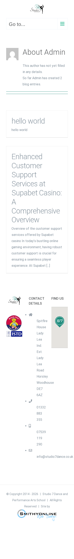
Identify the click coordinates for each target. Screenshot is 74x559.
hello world (28, 121)
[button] (59, 322)
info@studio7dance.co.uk (55, 457)
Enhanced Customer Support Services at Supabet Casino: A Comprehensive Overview (37, 188)
